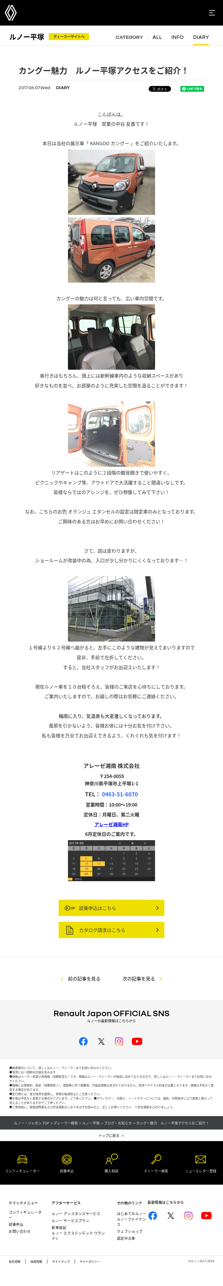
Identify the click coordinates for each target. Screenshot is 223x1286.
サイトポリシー (90, 1261)
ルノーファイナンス (131, 1222)
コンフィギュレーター (25, 1215)
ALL (157, 37)
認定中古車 (126, 1238)
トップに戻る (108, 1135)
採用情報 (36, 1261)
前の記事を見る (84, 978)
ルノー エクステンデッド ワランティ (78, 1236)
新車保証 (59, 1227)
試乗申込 (16, 1224)
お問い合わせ (20, 1231)
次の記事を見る (139, 978)
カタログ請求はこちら (101, 929)
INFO (177, 37)
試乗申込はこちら (97, 907)
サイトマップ (61, 1261)
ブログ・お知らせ (118, 1123)
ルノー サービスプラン (70, 1220)
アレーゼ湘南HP (111, 824)
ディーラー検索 (66, 1123)
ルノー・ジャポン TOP (31, 1123)
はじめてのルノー (131, 1213)
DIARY (201, 37)
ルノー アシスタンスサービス (76, 1213)
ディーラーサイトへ (68, 36)
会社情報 (14, 1261)
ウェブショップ (130, 1231)
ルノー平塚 (26, 36)
